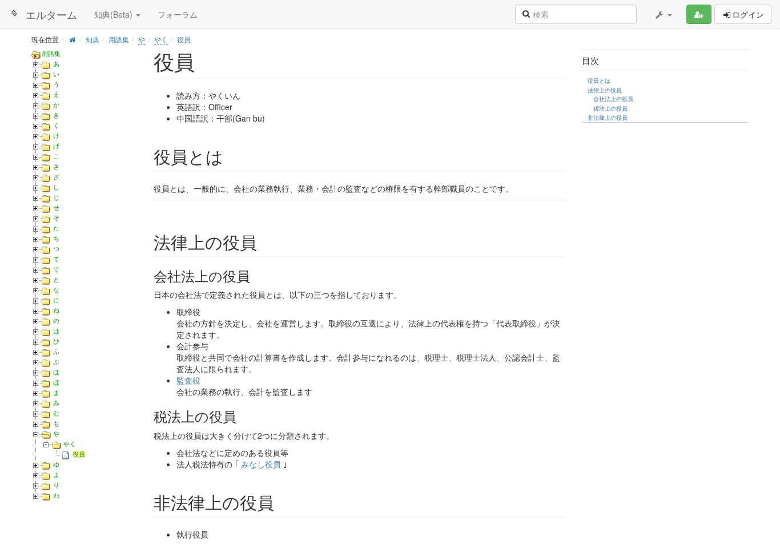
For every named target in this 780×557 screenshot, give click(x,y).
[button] (663, 14)
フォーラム (178, 14)
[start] (72, 39)
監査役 (188, 380)
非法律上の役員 (608, 117)
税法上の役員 (610, 108)
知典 (92, 39)
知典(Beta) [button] (114, 14)
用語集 (118, 39)
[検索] (526, 13)
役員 (184, 39)
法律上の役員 (605, 90)
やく (161, 39)
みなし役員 (261, 464)
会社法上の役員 (613, 98)
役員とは (599, 80)
